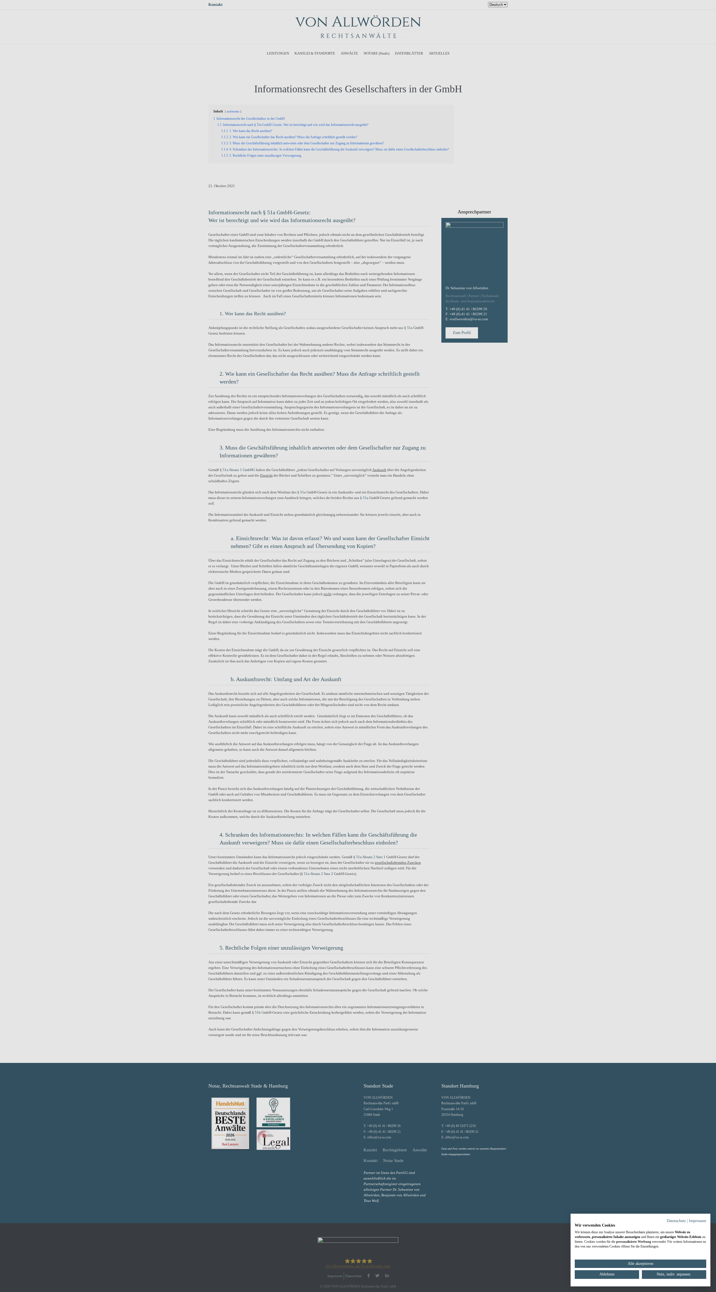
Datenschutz (676, 1221)
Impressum (697, 1221)
